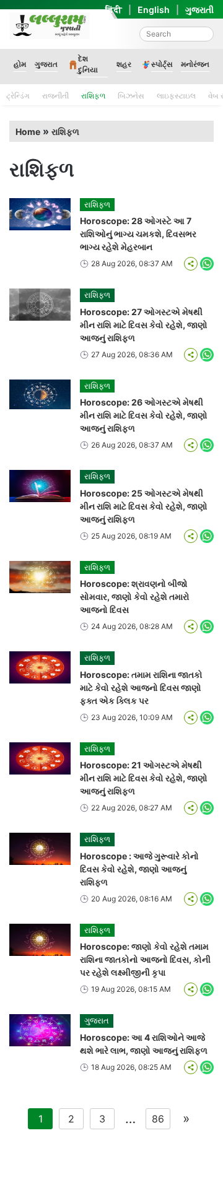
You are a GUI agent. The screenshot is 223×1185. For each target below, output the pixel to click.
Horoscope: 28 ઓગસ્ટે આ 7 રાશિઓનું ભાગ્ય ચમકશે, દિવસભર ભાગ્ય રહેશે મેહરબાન (138, 233)
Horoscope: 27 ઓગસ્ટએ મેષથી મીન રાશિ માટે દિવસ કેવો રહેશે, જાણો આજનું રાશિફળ (144, 324)
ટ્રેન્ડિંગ (18, 95)
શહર (123, 64)
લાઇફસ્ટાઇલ (176, 95)
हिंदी (113, 9)
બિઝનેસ (131, 95)
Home (27, 131)
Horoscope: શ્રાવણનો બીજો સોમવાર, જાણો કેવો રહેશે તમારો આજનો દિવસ (135, 596)
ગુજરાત (46, 64)
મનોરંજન (195, 64)
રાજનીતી (55, 95)
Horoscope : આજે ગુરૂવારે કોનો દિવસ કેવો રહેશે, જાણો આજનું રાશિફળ (139, 869)
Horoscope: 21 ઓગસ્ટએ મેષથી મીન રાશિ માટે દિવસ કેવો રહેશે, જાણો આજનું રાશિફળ (144, 778)
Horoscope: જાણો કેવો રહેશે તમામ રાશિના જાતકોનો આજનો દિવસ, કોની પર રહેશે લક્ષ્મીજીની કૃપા (145, 959)
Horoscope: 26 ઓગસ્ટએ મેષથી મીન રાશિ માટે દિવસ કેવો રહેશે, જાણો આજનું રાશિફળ (144, 415)
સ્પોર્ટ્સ (162, 64)
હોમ (20, 64)
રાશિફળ (93, 95)
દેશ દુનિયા (88, 64)
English (154, 9)
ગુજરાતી (199, 9)
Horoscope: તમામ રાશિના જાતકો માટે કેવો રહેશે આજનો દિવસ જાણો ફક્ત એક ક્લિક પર (141, 687)
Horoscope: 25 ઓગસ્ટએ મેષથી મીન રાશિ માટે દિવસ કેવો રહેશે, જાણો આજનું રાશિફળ (144, 506)
